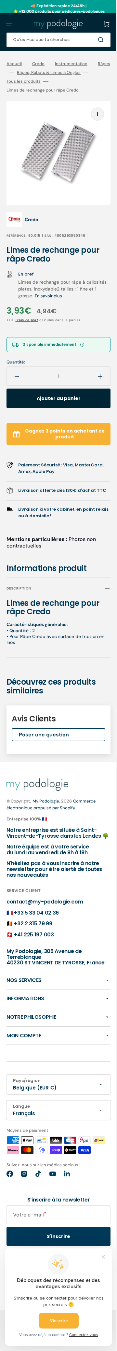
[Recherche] (92, 40)
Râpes (12, 72)
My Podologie (45, 798)
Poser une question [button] (44, 731)
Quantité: (15, 352)
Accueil (14, 63)
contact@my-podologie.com (44, 904)
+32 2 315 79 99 (33, 926)
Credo (38, 63)
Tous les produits (34, 81)
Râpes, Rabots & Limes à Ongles (61, 72)
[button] (9, 24)
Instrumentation (71, 63)
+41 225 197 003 (34, 937)
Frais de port (27, 310)
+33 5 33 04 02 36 (36, 915)
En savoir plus (66, 286)
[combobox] (53, 40)
